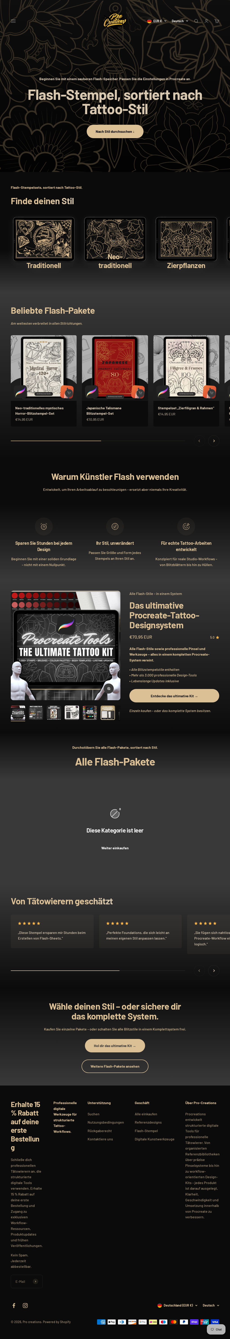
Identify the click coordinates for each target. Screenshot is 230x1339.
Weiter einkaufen (115, 848)
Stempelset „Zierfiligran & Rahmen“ (186, 408)
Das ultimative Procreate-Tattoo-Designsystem (164, 615)
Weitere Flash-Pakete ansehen (115, 1066)
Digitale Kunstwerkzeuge (155, 1139)
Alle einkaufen (146, 1114)
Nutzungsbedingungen (106, 1122)
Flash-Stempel (146, 1131)
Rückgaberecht (100, 1131)
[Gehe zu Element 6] (108, 713)
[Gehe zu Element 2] (36, 713)
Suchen (94, 1114)
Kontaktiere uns (100, 1139)
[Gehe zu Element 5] (90, 713)
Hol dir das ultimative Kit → (115, 1045)
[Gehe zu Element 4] (72, 713)
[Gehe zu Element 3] (54, 713)
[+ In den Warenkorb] (69, 393)
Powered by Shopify (57, 1322)
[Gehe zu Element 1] (18, 713)
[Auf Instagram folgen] (25, 1306)
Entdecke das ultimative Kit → (174, 696)
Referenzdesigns (148, 1122)
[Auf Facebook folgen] (14, 1306)
